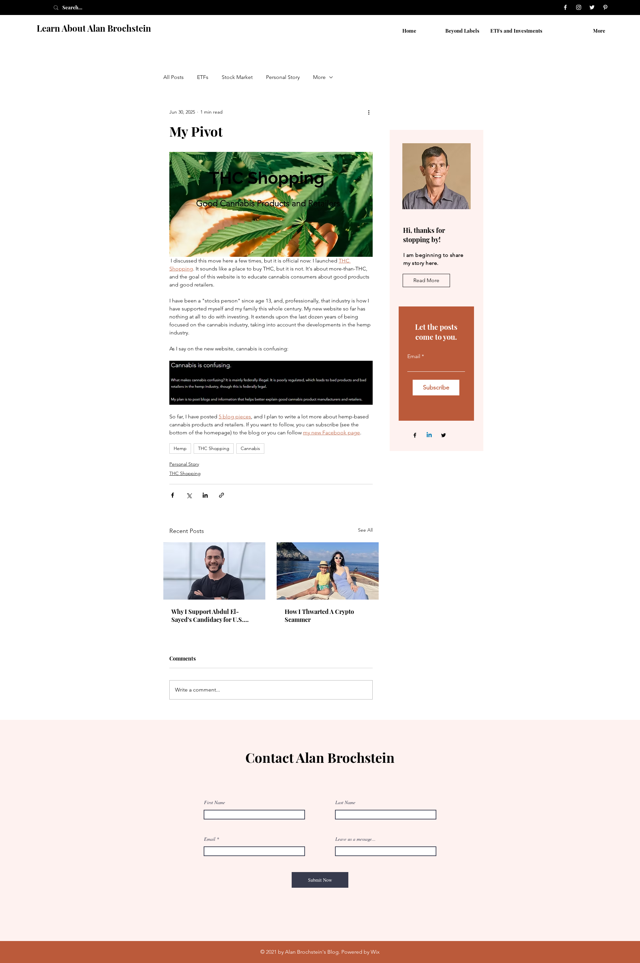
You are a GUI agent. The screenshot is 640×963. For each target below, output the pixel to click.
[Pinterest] (605, 7)
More (319, 77)
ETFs (202, 77)
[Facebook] (565, 7)
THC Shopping (213, 448)
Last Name (345, 802)
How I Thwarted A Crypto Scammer (319, 616)
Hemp (180, 448)
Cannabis (250, 448)
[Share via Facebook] (172, 495)
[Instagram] (578, 7)
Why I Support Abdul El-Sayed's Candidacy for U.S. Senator (207, 616)
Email (413, 356)
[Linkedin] (429, 435)
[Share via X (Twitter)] (189, 495)
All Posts (173, 77)
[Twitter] (592, 7)
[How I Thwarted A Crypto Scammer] (328, 571)
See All (365, 530)
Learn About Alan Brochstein (94, 28)
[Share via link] (221, 495)
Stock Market (237, 77)
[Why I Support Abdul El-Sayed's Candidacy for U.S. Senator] (214, 571)
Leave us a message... (355, 839)
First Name (214, 802)
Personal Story (283, 77)
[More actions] (369, 112)
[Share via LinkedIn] (205, 495)
